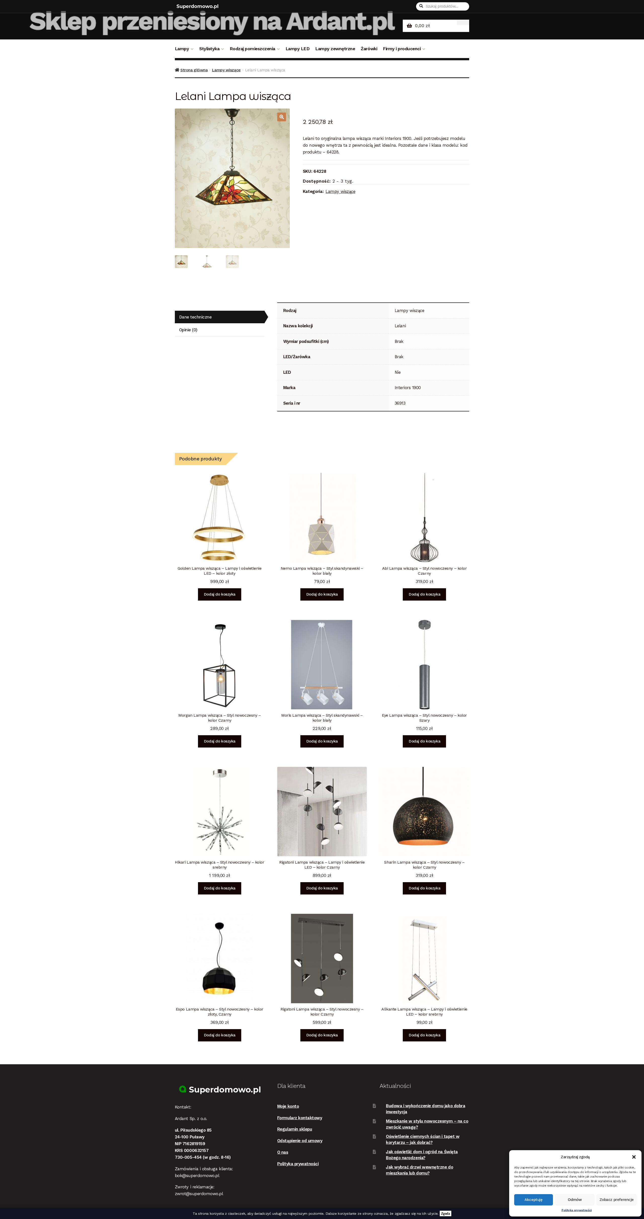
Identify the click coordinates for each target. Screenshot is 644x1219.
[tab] (219, 317)
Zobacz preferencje (616, 1199)
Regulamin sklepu (294, 1129)
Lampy (182, 48)
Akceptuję (533, 1199)
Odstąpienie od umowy (300, 1140)
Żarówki (369, 48)
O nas (282, 1152)
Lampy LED (298, 48)
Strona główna (194, 70)
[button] (633, 1156)
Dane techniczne (195, 317)
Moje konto (288, 1106)
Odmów (575, 1199)
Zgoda (445, 1213)
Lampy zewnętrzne (335, 48)
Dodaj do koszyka (219, 594)
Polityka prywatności (576, 1210)
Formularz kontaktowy (299, 1117)
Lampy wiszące (226, 70)
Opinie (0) (188, 329)
